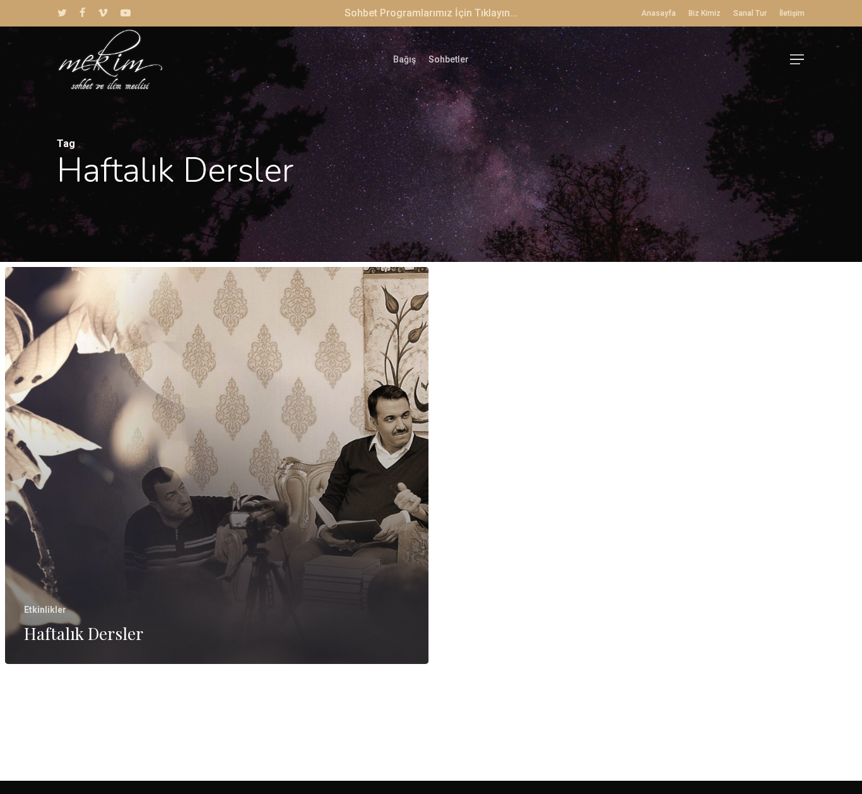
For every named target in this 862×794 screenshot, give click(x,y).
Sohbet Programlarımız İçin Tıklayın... (431, 13)
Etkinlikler (45, 610)
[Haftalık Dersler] (216, 465)
